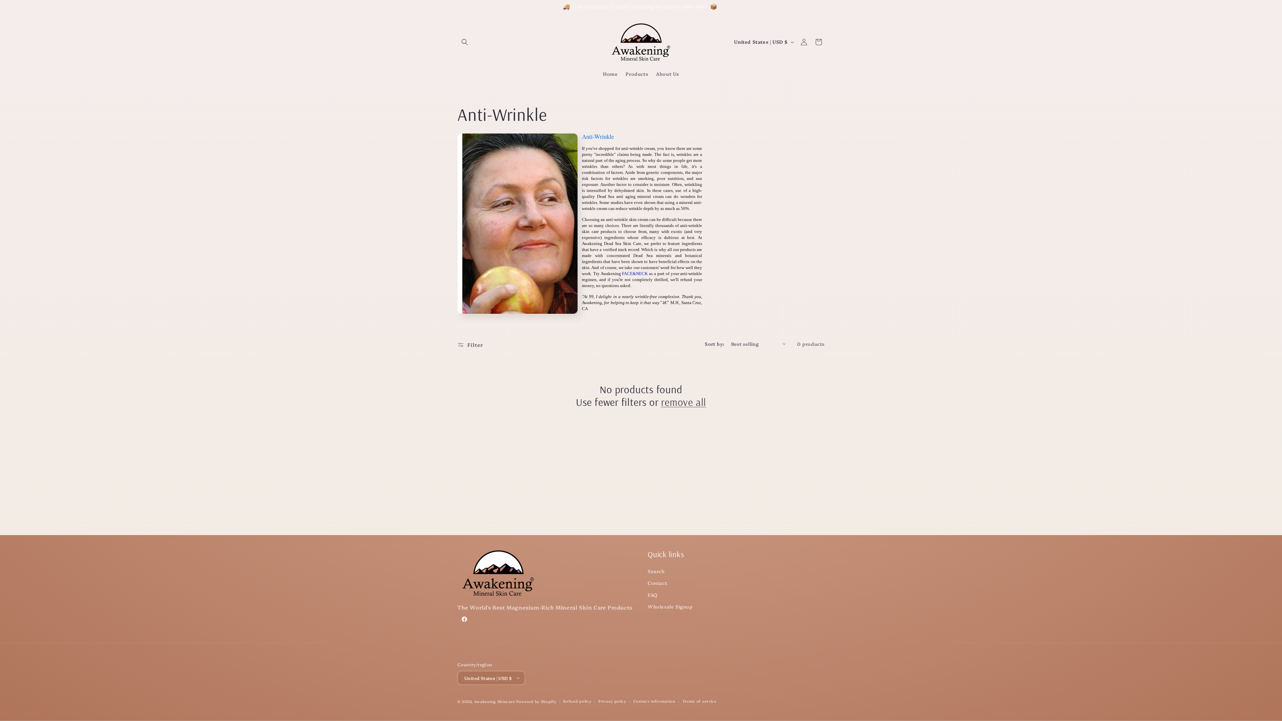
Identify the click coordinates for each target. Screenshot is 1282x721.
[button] (464, 42)
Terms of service (699, 701)
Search (656, 571)
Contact (657, 582)
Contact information (654, 701)
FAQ (652, 594)
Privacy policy (612, 701)
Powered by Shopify (536, 701)
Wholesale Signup (670, 606)
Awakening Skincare (494, 701)
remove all (683, 402)
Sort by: (714, 343)
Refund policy (577, 701)
